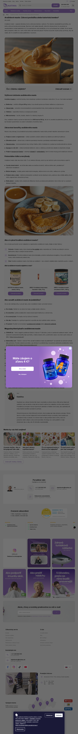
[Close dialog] (70, 348)
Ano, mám (22, 369)
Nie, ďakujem (22, 374)
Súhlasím (59, 715)
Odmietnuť (49, 715)
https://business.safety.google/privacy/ (26, 725)
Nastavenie (20, 729)
